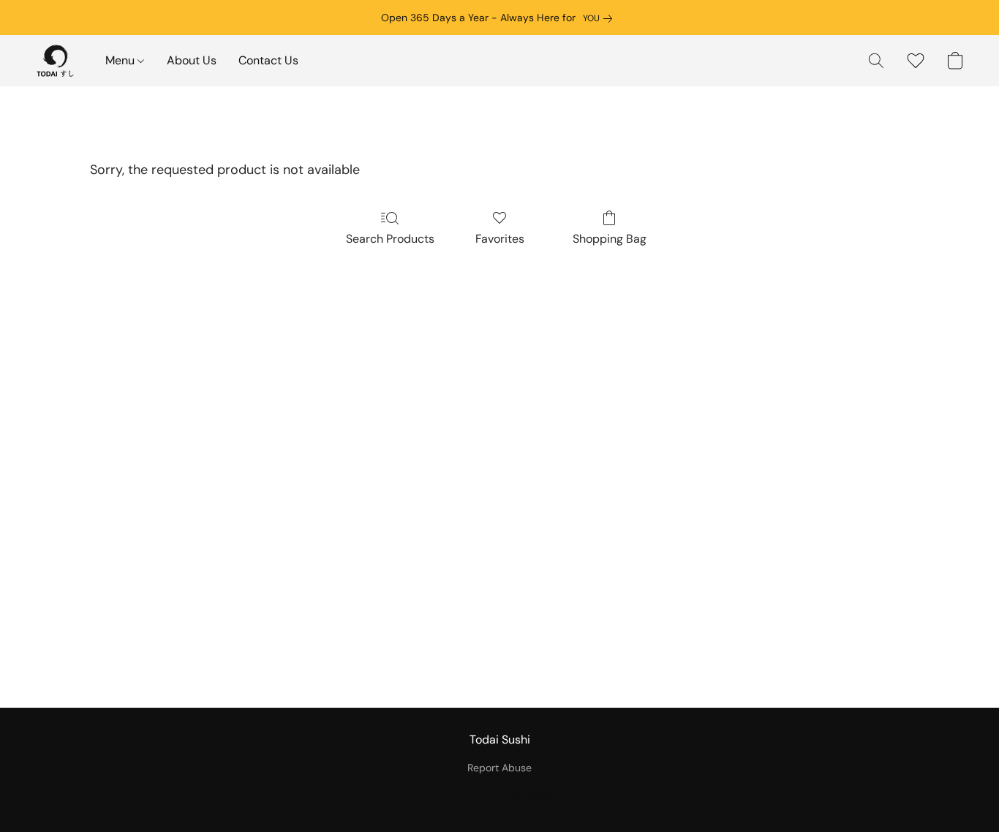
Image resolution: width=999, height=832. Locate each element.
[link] (600, 18)
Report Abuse (499, 767)
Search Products (390, 238)
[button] (55, 60)
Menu (121, 60)
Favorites (499, 238)
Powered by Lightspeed (500, 792)
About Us (191, 60)
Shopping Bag (609, 238)
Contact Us (268, 60)
